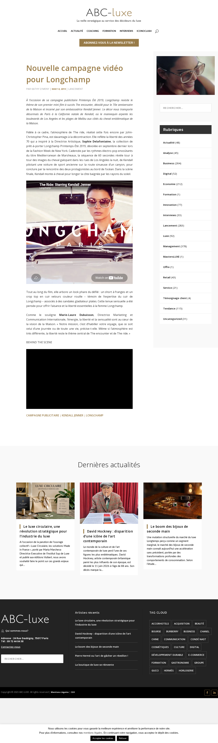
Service (167, 287)
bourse (156, 631)
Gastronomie (180, 662)
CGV (73, 692)
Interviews (169, 215)
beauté (199, 623)
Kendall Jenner (72, 415)
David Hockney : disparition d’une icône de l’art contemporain (108, 536)
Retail (166, 277)
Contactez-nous (10, 646)
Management (171, 246)
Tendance (169, 308)
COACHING (93, 31)
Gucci (155, 670)
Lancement (75, 88)
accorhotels (160, 623)
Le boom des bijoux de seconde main (97, 646)
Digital (167, 173)
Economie (169, 184)
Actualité (169, 142)
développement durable (167, 654)
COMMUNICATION (174, 639)
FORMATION (109, 31)
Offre (166, 267)
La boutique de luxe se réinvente (94, 664)
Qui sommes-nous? (16, 630)
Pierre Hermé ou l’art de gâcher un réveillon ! (101, 655)
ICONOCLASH (144, 31)
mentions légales (92, 732)
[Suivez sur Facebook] (207, 693)
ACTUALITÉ (77, 31)
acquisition (182, 623)
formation (159, 662)
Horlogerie (186, 670)
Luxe (166, 236)
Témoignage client (175, 298)
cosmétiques (160, 647)
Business (168, 163)
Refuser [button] (123, 738)
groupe (199, 662)
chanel (204, 631)
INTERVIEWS (126, 31)
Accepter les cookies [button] (102, 738)
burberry (172, 631)
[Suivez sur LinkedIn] (214, 693)
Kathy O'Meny (40, 88)
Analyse (168, 153)
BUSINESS (189, 631)
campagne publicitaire (42, 415)
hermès (169, 670)
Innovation (170, 204)
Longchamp (94, 415)
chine (155, 639)
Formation (169, 194)
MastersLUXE (171, 256)
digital (194, 647)
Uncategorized (172, 318)
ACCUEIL (62, 31)
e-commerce (196, 654)
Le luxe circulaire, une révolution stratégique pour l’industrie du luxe (43, 531)
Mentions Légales (59, 692)
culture (179, 647)
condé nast (198, 639)
